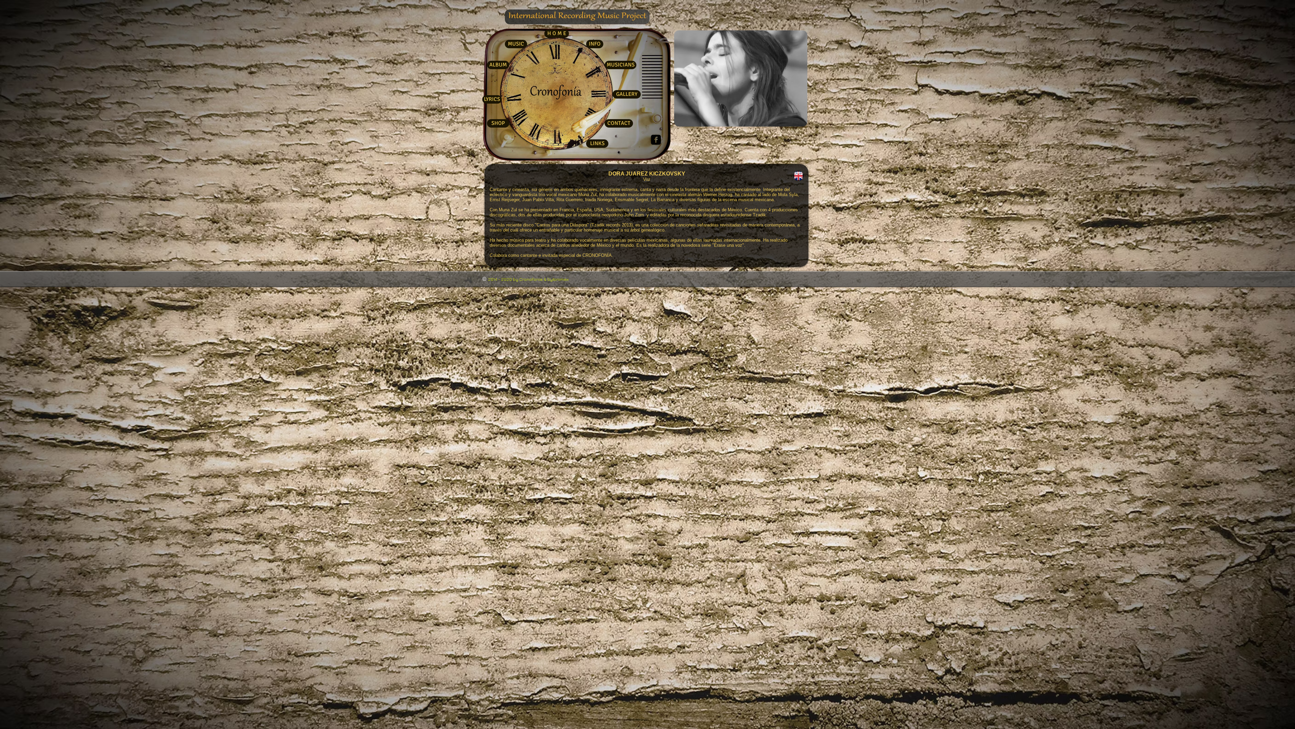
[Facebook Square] (656, 140)
